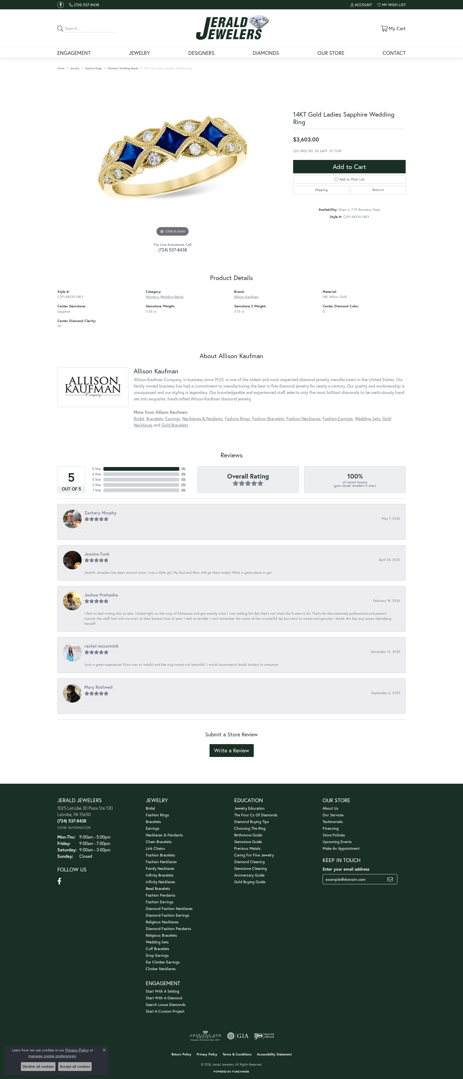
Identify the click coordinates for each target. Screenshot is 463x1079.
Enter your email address (346, 869)
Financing (331, 828)
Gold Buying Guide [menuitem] (249, 881)
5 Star (96, 469)
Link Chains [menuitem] (155, 848)
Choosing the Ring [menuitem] (250, 828)
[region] (172, 157)
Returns (378, 190)
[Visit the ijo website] (264, 1036)
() (183, 469)
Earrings (172, 418)
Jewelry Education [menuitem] (249, 808)
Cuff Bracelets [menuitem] (157, 948)
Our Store (331, 52)
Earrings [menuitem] (152, 828)
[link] (84, 4)
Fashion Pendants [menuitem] (161, 895)
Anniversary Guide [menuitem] (249, 875)
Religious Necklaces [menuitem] (162, 921)
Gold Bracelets (174, 425)
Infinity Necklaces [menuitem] (160, 881)
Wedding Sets (367, 418)
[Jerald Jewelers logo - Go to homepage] (231, 28)
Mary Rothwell (98, 687)
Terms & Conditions (237, 1054)
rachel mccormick (101, 646)
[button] (361, 4)
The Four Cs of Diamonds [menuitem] (256, 814)
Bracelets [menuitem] (153, 821)
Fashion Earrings (338, 418)
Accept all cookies (75, 1066)
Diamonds (266, 52)
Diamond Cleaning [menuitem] (249, 861)
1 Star (97, 490)
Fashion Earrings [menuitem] (160, 901)
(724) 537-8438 (172, 249)
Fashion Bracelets (268, 418)
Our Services (333, 814)
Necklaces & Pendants (202, 418)
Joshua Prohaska (101, 595)
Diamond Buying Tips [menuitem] (251, 821)
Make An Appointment (341, 848)
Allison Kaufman (246, 296)
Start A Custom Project (165, 1011)
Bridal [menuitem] (150, 808)
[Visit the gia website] (238, 1036)
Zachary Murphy (100, 512)
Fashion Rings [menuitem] (157, 814)
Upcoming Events (337, 841)
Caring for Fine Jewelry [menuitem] (254, 855)
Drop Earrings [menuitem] (157, 955)
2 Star (96, 485)
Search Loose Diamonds (166, 1004)
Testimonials (333, 821)
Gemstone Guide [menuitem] (248, 841)
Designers (201, 52)
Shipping (321, 190)
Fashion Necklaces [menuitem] (161, 861)
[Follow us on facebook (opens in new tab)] (60, 5)
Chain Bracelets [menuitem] (159, 841)
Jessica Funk (97, 554)
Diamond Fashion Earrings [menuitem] (167, 915)
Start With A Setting (162, 991)
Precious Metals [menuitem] (247, 848)
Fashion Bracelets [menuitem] (160, 855)
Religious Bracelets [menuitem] (161, 935)
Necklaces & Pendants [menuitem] (164, 834)
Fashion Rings (93, 68)
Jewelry (139, 52)
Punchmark (240, 1071)
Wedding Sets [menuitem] (157, 941)
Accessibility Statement (274, 1054)
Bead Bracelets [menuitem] (158, 888)
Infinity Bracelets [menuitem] (160, 875)
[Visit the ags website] (205, 1036)
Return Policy (181, 1054)
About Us (330, 808)
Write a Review (231, 750)
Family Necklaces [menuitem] (160, 868)
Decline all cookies (38, 1066)
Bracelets (154, 418)
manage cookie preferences (52, 1056)
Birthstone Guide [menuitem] (248, 834)
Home (60, 68)
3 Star (96, 479)
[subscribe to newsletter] (390, 879)
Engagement (74, 52)
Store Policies (334, 834)
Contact (394, 52)
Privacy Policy (207, 1054)
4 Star (96, 474)
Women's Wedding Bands (123, 68)
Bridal (139, 418)
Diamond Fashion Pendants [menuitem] (168, 928)
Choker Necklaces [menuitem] (161, 968)
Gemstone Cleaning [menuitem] (250, 868)
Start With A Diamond (164, 997)
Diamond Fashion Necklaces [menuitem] (169, 908)
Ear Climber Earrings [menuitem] (163, 962)
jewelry (75, 68)
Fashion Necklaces (303, 418)
